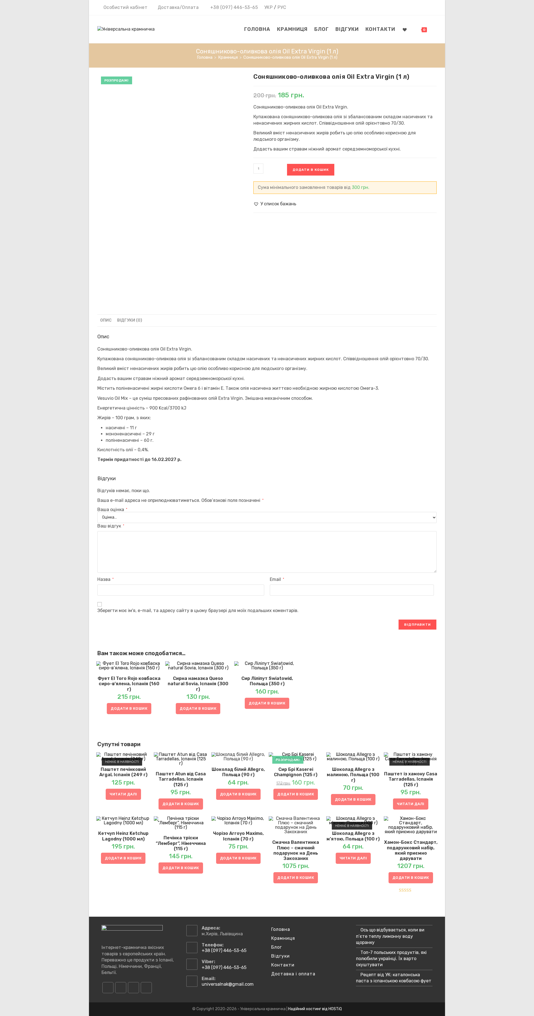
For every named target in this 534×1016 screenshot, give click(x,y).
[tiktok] (146, 987)
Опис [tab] (106, 320)
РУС (282, 7)
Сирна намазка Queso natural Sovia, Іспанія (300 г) (198, 684)
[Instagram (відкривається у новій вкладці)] (418, 8)
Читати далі (123, 794)
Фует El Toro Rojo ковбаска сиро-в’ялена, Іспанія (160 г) (129, 684)
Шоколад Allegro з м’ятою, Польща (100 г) (353, 836)
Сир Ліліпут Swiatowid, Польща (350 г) (267, 681)
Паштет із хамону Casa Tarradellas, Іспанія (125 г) (410, 779)
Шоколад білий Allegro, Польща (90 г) (238, 772)
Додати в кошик (311, 170)
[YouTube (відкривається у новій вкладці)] (426, 8)
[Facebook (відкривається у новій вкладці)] (410, 8)
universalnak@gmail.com (228, 984)
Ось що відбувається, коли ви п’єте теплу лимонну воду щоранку (390, 936)
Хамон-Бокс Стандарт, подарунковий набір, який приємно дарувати (410, 850)
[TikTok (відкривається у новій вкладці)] (433, 8)
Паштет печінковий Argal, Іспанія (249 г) (123, 772)
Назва (105, 579)
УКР (268, 7)
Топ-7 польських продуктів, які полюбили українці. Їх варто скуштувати (391, 959)
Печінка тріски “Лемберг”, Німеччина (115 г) (181, 843)
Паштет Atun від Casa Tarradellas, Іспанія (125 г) (181, 779)
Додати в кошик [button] (129, 708)
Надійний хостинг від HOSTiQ (315, 1009)
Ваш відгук (110, 526)
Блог (276, 947)
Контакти (283, 965)
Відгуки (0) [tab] (129, 320)
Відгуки (280, 956)
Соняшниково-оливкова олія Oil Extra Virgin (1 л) (290, 57)
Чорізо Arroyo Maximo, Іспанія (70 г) (238, 836)
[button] (274, 204)
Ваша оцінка (112, 509)
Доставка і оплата (293, 973)
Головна (280, 929)
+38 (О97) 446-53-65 (234, 7)
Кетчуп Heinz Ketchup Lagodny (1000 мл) (123, 836)
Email (277, 579)
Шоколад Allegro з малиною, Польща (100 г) (353, 775)
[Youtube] (133, 987)
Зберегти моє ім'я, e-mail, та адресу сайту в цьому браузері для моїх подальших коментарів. (197, 610)
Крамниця (283, 938)
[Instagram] (120, 987)
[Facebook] (107, 987)
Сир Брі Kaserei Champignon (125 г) (295, 772)
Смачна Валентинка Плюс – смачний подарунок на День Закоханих (295, 850)
